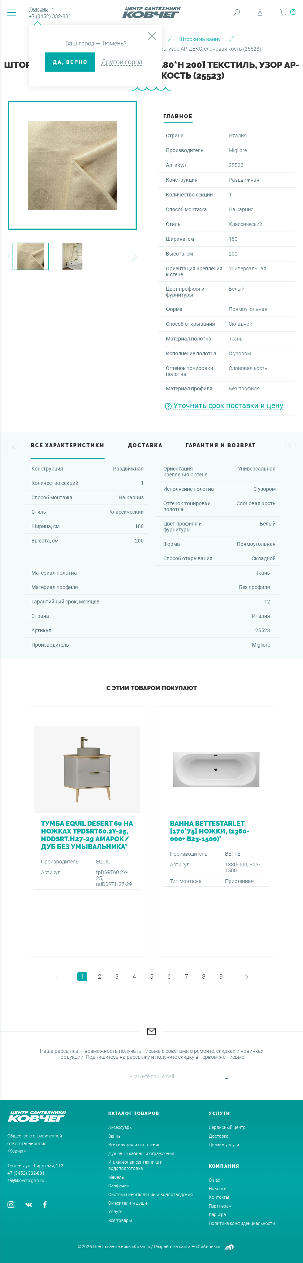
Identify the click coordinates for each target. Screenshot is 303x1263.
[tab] (178, 118)
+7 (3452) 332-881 (50, 16)
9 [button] (221, 976)
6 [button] (169, 976)
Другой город (121, 62)
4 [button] (134, 976)
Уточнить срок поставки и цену (228, 405)
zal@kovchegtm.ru (25, 1180)
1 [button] (82, 976)
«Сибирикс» (208, 1246)
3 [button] (117, 976)
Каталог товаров (134, 1113)
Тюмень (38, 9)
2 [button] (99, 976)
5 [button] (151, 976)
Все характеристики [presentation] (68, 445)
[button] (10, 256)
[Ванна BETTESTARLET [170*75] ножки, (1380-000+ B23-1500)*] (216, 831)
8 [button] (203, 976)
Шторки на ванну (200, 39)
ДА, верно (70, 62)
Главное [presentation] (178, 116)
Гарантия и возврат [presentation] (221, 445)
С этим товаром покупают (151, 688)
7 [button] (186, 976)
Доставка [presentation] (145, 445)
